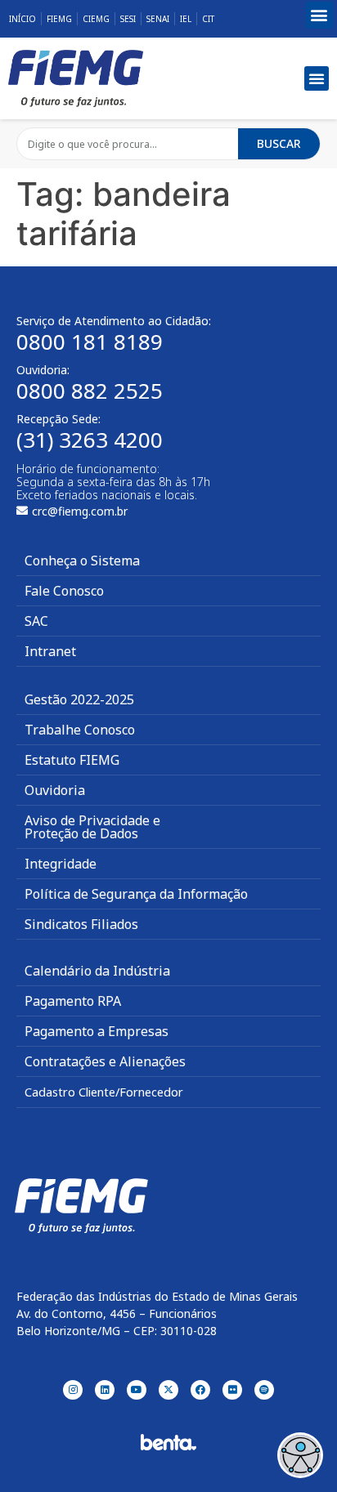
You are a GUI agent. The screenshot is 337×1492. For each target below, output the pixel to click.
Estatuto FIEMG (72, 760)
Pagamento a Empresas (96, 1031)
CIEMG (96, 19)
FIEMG (59, 19)
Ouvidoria (55, 790)
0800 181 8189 (89, 341)
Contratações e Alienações (105, 1061)
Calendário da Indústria (97, 971)
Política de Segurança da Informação (136, 894)
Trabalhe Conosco (80, 730)
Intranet (50, 651)
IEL (185, 19)
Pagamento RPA (73, 1001)
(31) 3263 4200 (89, 439)
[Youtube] (136, 1390)
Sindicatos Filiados (81, 924)
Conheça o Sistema (82, 561)
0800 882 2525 (89, 390)
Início (22, 19)
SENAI (157, 19)
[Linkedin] (105, 1390)
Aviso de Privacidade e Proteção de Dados (92, 826)
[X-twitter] (168, 1390)
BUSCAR (279, 143)
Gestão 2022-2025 (79, 699)
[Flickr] (232, 1390)
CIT (208, 19)
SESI (128, 19)
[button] (319, 15)
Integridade (61, 864)
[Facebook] (200, 1390)
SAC (36, 621)
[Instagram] (73, 1390)
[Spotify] (264, 1390)
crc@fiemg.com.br (80, 511)
